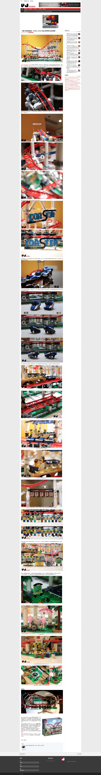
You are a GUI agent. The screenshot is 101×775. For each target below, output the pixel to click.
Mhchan (74, 82)
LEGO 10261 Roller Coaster (26, 64)
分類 (20, 764)
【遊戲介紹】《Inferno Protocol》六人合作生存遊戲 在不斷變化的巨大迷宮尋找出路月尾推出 (72, 39)
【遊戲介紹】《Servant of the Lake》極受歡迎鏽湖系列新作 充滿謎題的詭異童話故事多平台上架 (72, 71)
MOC (76, 82)
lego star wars (75, 81)
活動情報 (40, 9)
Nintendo (68, 84)
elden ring (78, 77)
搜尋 (20, 768)
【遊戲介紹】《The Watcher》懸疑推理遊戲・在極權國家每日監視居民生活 (71, 58)
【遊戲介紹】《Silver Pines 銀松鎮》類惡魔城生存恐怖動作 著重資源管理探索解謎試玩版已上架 (72, 62)
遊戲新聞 (25, 9)
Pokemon (66, 86)
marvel (70, 82)
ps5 (68, 86)
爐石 (73, 89)
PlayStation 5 (77, 85)
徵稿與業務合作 (69, 761)
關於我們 (74, 761)
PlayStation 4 (72, 85)
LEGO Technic (67, 82)
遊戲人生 (67, 90)
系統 (24, 730)
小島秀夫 (66, 89)
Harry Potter (70, 78)
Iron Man (78, 78)
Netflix (66, 84)
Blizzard (71, 77)
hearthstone (74, 78)
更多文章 (24, 749)
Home (22, 0)
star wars (78, 86)
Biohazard (68, 77)
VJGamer (21, 773)
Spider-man (72, 86)
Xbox (66, 88)
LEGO (24, 735)
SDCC (69, 86)
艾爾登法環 (78, 89)
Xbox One (75, 87)
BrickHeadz (75, 77)
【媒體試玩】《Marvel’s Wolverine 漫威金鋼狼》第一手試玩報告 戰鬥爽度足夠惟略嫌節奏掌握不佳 (73, 54)
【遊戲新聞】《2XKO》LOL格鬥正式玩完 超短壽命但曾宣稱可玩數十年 (72, 43)
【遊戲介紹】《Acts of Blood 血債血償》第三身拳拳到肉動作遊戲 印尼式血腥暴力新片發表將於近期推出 (72, 34)
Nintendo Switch (74, 84)
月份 (20, 760)
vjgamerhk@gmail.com (50, 760)
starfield (75, 86)
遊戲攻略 (30, 9)
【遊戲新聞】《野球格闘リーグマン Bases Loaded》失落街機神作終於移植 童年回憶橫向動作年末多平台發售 (40, 11)
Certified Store (27, 735)
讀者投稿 (44, 9)
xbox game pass (70, 87)
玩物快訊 (35, 9)
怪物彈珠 (70, 89)
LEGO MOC (70, 81)
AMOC (66, 77)
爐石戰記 (75, 89)
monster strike (77, 83)
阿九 (22, 32)
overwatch (66, 85)
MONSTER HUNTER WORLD (70, 83)
